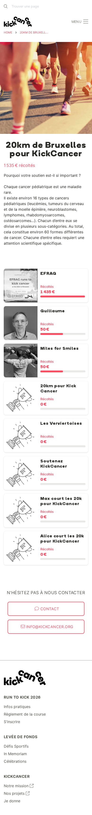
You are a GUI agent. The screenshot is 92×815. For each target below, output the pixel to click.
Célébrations (15, 761)
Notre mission (17, 785)
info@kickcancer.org (49, 626)
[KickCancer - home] (19, 21)
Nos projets (15, 793)
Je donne (12, 801)
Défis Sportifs (16, 746)
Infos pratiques (17, 706)
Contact (49, 608)
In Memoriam (15, 753)
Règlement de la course (25, 714)
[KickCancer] (25, 677)
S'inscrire (12, 721)
